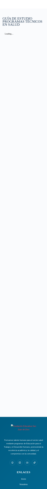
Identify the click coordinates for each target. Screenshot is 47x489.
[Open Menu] (4, 4)
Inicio (23, 479)
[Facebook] (12, 462)
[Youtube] (27, 462)
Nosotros (24, 484)
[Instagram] (20, 462)
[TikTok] (34, 462)
